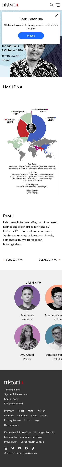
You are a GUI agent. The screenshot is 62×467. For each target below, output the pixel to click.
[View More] (16, 322)
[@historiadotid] (19, 448)
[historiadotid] (6, 448)
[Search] (51, 5)
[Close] (56, 15)
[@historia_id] (12, 448)
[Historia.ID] (10, 5)
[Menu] (57, 4)
